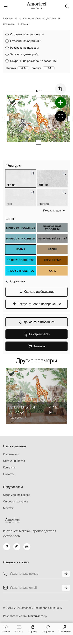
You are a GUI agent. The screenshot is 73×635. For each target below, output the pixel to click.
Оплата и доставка (15, 501)
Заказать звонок (66, 574)
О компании (11, 454)
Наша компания (14, 446)
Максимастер (37, 616)
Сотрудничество (14, 460)
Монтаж (8, 508)
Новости (8, 474)
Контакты (9, 467)
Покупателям (13, 487)
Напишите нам (66, 588)
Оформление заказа (16, 494)
